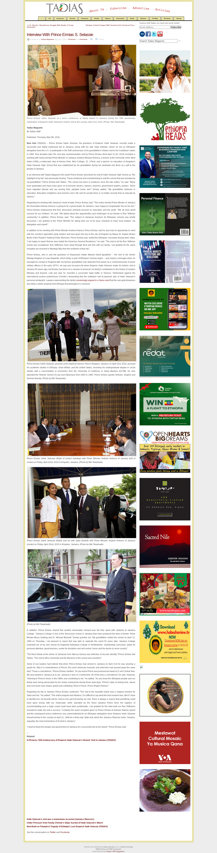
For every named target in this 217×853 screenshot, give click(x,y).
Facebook (65, 832)
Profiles (155, 18)
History (107, 18)
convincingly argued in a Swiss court (93, 280)
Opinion (143, 18)
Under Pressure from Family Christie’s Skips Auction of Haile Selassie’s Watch (65, 823)
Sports (178, 18)
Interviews (120, 18)
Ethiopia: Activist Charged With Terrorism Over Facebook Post (110, 25)
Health (96, 18)
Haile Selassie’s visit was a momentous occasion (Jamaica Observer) (60, 819)
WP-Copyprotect (118, 851)
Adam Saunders (109, 847)
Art (49, 18)
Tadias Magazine (47, 39)
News (132, 18)
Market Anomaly (127, 847)
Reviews (167, 18)
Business (60, 18)
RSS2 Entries (101, 849)
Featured (84, 18)
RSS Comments (115, 849)
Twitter (53, 832)
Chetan (108, 851)
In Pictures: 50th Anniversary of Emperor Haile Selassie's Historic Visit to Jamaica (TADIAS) (71, 740)
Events (72, 18)
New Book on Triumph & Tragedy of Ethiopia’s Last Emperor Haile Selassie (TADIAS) (67, 826)
